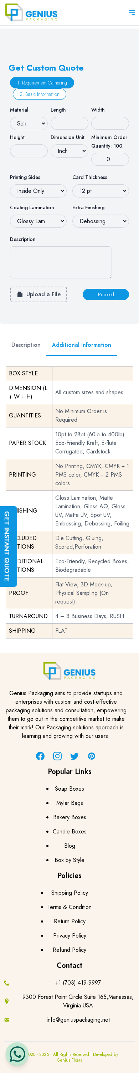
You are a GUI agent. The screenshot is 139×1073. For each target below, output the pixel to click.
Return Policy (70, 921)
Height (17, 137)
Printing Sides (25, 177)
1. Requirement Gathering (42, 82)
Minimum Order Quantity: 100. (109, 141)
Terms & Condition (69, 907)
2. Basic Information (40, 94)
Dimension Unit (67, 137)
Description (23, 239)
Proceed (106, 294)
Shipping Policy (69, 893)
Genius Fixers (69, 1060)
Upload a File (43, 294)
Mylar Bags (69, 803)
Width (98, 109)
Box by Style (69, 860)
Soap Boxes (69, 789)
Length (58, 109)
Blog (69, 846)
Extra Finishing (88, 207)
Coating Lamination (32, 207)
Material (19, 109)
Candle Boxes (70, 831)
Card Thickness (89, 177)
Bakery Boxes (69, 817)
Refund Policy (69, 950)
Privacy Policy (69, 935)
